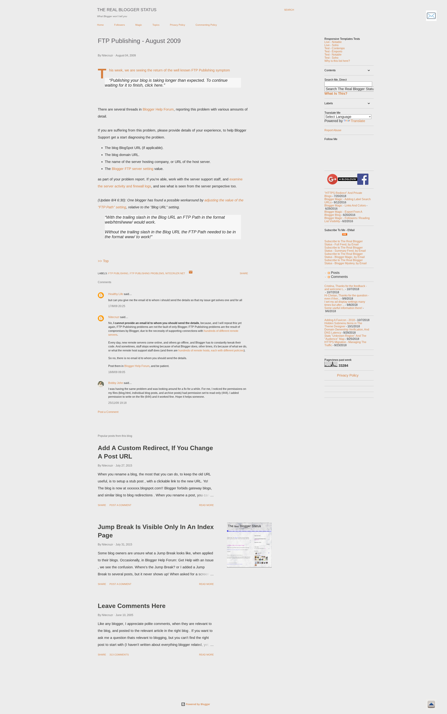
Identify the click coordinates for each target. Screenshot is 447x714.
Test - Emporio (333, 51)
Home (100, 24)
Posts (335, 273)
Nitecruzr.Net (175, 273)
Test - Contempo (334, 48)
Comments (339, 277)
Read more (206, 505)
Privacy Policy (177, 24)
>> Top (103, 261)
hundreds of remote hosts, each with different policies (211, 350)
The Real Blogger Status (126, 9)
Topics (155, 24)
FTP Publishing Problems (147, 273)
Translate (358, 121)
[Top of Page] (431, 705)
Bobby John (115, 382)
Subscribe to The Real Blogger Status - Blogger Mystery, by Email (345, 262)
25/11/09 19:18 (117, 402)
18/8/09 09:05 (116, 372)
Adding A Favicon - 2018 (339, 320)
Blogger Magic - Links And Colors (345, 205)
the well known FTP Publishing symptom (199, 70)
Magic (138, 24)
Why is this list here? (337, 60)
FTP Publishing (118, 273)
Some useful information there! (343, 308)
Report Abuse (332, 130)
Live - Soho (331, 45)
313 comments (119, 654)
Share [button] (244, 273)
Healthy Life (115, 294)
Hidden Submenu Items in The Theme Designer (343, 325)
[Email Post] (191, 273)
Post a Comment (108, 411)
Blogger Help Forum (158, 109)
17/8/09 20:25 (116, 306)
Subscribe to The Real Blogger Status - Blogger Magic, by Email (344, 255)
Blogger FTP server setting (132, 169)
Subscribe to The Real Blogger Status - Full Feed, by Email (343, 243)
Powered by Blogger (197, 704)
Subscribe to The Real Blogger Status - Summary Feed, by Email (345, 249)
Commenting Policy (206, 24)
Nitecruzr (113, 317)
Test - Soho (331, 57)
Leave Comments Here (132, 605)
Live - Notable (333, 42)
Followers (119, 24)
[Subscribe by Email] (431, 16)
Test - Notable (333, 54)
